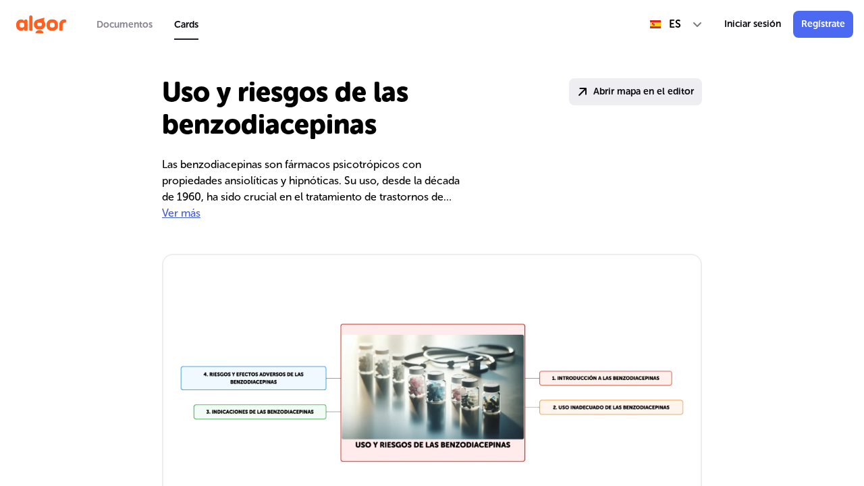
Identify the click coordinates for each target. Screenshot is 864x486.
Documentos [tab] (125, 24)
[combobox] (676, 24)
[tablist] (147, 24)
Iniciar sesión (752, 24)
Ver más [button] (181, 213)
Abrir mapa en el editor (643, 91)
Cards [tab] (186, 24)
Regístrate (823, 24)
